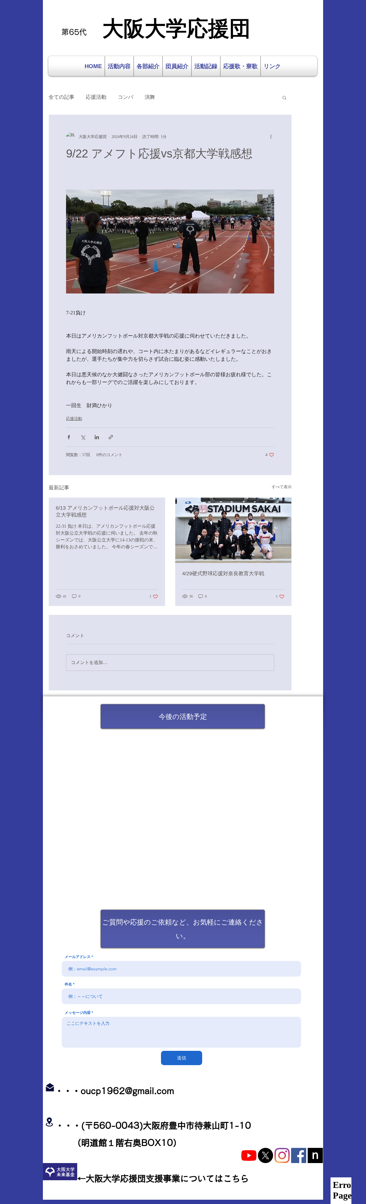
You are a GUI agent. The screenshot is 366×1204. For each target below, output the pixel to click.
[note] (315, 1155)
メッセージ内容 (78, 1012)
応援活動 (96, 97)
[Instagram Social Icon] (282, 1155)
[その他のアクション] (270, 136)
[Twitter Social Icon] (265, 1155)
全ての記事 (61, 97)
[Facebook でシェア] (68, 437)
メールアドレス (78, 957)
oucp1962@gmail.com (127, 1091)
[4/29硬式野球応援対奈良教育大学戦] (233, 530)
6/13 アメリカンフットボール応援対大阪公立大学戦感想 (105, 511)
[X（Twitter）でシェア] (82, 437)
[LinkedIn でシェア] (97, 437)
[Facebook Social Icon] (298, 1155)
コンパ (125, 97)
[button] (284, 97)
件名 (68, 984)
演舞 (150, 97)
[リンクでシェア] (111, 437)
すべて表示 (282, 487)
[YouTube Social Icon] (248, 1155)
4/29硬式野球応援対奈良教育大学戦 (223, 573)
